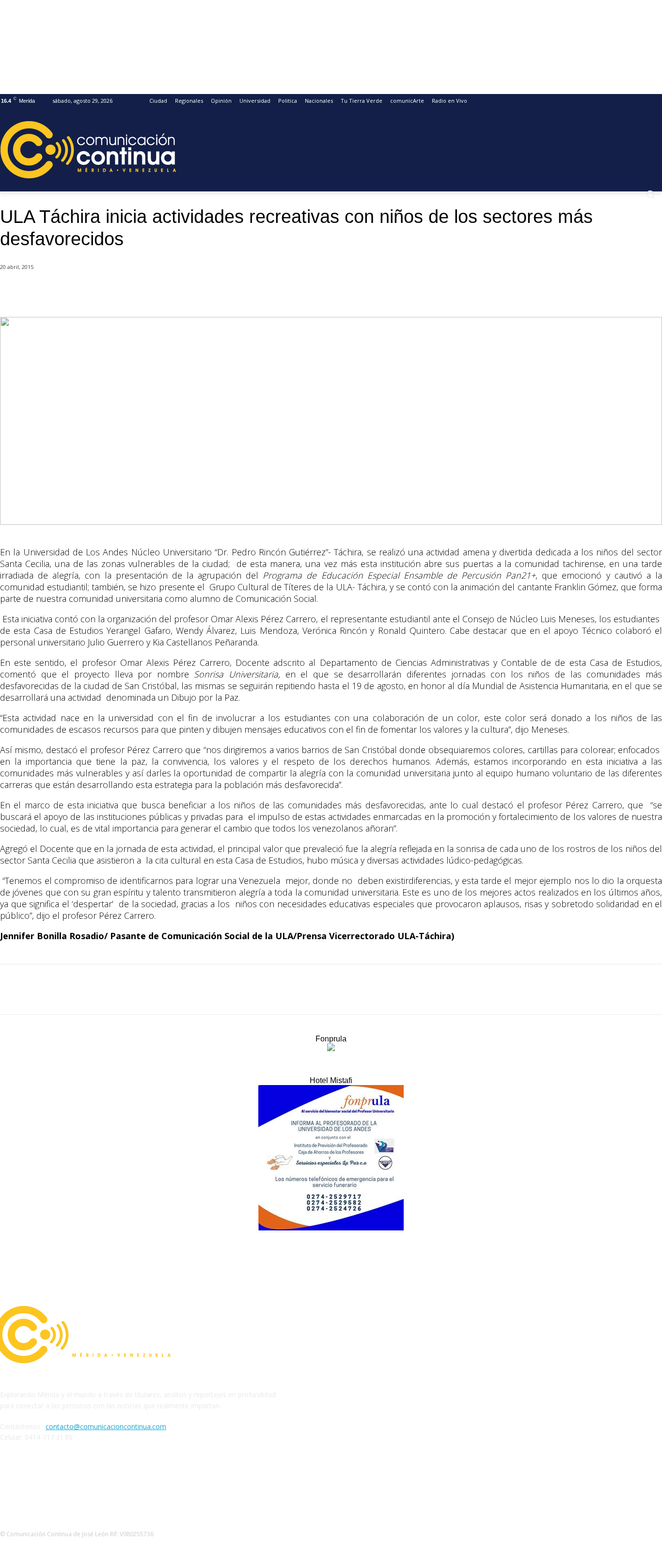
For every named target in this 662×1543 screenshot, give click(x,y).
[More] (228, 292)
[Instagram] (35, 1482)
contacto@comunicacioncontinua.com (106, 1426)
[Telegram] (193, 292)
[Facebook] (89, 292)
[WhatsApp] (158, 292)
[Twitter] (124, 292)
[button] (650, 194)
